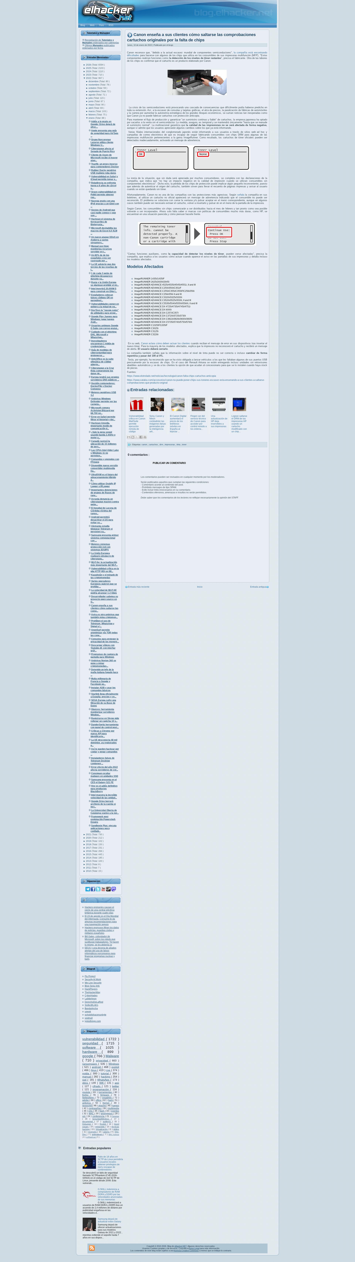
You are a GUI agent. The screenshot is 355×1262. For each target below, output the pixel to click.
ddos (85, 1082)
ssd (84, 1079)
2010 (89, 871)
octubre (93, 88)
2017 (89, 848)
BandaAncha (91, 1008)
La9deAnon (91, 998)
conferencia (98, 1116)
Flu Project (90, 976)
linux (94, 1070)
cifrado (97, 1086)
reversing (92, 1132)
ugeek (88, 1011)
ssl (84, 1116)
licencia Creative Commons (186, 1250)
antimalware (97, 1134)
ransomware (90, 1063)
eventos (115, 1111)
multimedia (113, 1108)
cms (90, 1111)
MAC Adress (114, 1134)
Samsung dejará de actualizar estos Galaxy (109, 1220)
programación (101, 1089)
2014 (89, 857)
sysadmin (107, 1097)
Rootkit (103, 1124)
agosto (92, 94)
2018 (89, 844)
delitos (116, 1129)
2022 (89, 78)
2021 (89, 834)
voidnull (89, 1018)
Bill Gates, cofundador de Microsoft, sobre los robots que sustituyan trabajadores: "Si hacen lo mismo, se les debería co (102, 940)
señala (240, 194)
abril (91, 108)
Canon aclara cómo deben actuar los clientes (165, 343)
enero (92, 118)
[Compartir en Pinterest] (145, 437)
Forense (115, 1116)
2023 (89, 74)
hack (111, 1100)
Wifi (102, 1082)
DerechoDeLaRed (94, 1002)
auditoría (107, 1121)
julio (91, 98)
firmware (105, 1095)
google (88, 1056)
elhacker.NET (181, 1246)
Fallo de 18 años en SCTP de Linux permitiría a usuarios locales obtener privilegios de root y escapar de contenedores (110, 1163)
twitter (115, 1086)
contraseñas (95, 1108)
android (97, 1067)
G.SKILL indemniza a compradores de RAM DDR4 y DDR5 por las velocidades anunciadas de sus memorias (110, 1194)
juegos (115, 1105)
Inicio (199, 587)
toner (184, 444)
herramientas (106, 1092)
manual (87, 1076)
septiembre (94, 91)
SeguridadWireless (101, 1119)
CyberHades (91, 995)
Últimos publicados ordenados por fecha (98, 46)
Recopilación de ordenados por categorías (100, 41)
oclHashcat (91, 1137)
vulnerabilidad (94, 1039)
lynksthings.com (93, 1021)
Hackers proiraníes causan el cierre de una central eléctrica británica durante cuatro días (99, 910)
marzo (92, 111)
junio (91, 101)
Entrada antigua (258, 587)
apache (102, 1105)
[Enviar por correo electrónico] (129, 437)
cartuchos (153, 444)
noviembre (94, 84)
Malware (112, 1056)
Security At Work (93, 979)
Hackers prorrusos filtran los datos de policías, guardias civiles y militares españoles (102, 930)
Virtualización (102, 1129)
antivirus (87, 1103)
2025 (89, 68)
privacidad (103, 1060)
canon (145, 444)
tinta (179, 444)
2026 (89, 65)
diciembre (94, 81)
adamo (106, 1132)
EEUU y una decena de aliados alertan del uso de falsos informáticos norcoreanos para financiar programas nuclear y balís (100, 953)
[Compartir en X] (137, 437)
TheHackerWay (92, 992)
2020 (89, 838)
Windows (114, 1063)
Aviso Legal (194, 1248)
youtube (87, 1092)
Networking (88, 1097)
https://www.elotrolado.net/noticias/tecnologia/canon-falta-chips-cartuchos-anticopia (171, 376)
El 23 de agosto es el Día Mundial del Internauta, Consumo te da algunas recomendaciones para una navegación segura (102, 920)
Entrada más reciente (138, 587)
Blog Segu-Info (92, 986)
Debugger (87, 1124)
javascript (87, 1105)
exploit (115, 1067)
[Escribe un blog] (133, 437)
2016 (89, 851)
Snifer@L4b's (91, 1005)
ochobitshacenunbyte (95, 1014)
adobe (85, 1100)
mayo (92, 104)
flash (102, 1111)
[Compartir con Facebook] (141, 437)
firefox (86, 1095)
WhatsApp (103, 1079)
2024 (89, 71)
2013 (89, 861)
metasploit (100, 1127)
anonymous (107, 1113)
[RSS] (92, 1248)
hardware (92, 1052)
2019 (89, 841)
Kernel (107, 1103)
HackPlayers (91, 989)
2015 (89, 854)
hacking (106, 1076)
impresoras (170, 444)
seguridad (92, 1043)
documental (88, 1121)
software (91, 1047)
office (99, 1100)
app (117, 1082)
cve (108, 1070)
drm (162, 444)
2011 (89, 867)
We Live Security (93, 982)
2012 (89, 864)
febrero (92, 114)
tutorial (105, 1073)
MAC (91, 1113)
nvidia (86, 1073)
